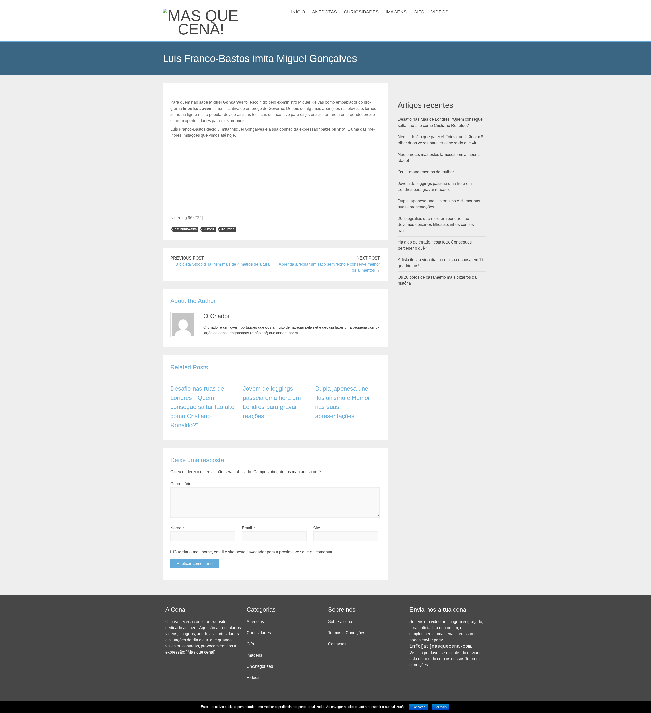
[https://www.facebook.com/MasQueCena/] (467, 11)
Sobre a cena (340, 621)
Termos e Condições (346, 633)
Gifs (418, 11)
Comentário (180, 484)
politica (228, 229)
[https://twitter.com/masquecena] (476, 11)
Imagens (396, 11)
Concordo (418, 707)
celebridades (186, 229)
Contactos (337, 644)
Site (316, 528)
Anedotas (324, 11)
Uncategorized (260, 666)
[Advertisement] (275, 176)
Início (298, 11)
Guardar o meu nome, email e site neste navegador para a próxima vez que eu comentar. (253, 552)
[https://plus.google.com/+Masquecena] (484, 11)
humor (209, 229)
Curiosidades (361, 11)
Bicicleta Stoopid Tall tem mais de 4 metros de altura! (223, 264)
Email (248, 528)
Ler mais (441, 707)
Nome (177, 528)
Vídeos (439, 11)
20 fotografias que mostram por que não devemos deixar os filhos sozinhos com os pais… (436, 224)
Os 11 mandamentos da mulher (426, 172)
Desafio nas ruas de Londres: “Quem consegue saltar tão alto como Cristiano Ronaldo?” (202, 407)
